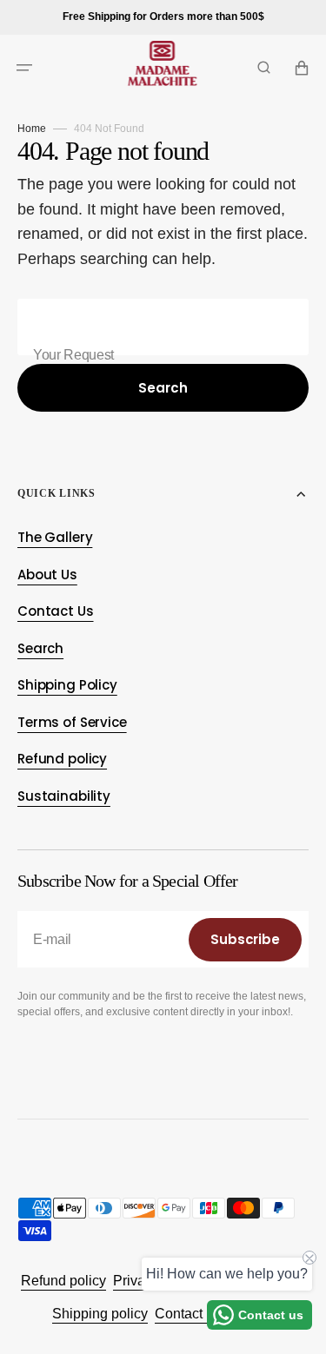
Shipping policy (100, 1313)
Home (31, 128)
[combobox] (163, 327)
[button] (24, 68)
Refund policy (63, 1280)
